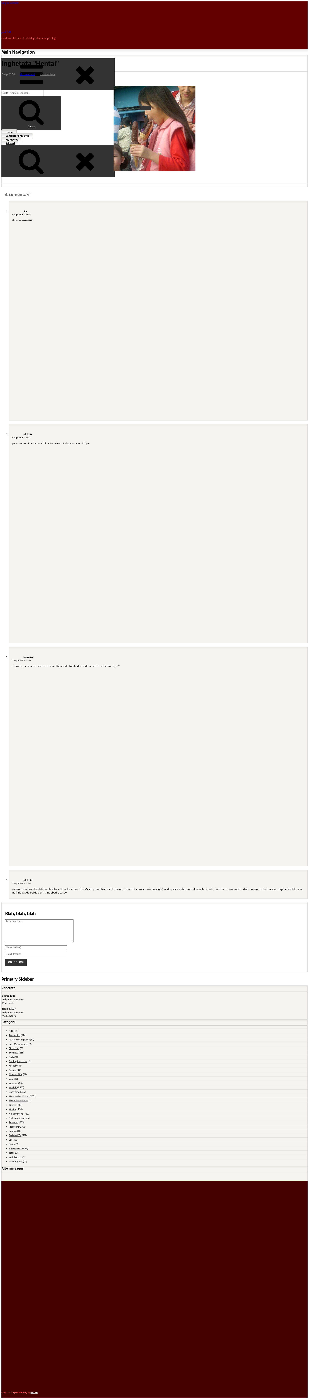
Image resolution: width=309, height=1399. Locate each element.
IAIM (11, 1078)
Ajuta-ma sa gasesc (19, 1039)
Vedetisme (14, 1156)
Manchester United (19, 1096)
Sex (10, 1139)
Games (12, 1070)
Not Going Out (17, 1117)
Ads (11, 1030)
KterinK (13, 1087)
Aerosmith (14, 1035)
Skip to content (9, 2)
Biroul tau (14, 1048)
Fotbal (12, 1065)
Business (13, 1052)
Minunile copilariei (18, 1100)
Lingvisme (14, 1091)
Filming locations (18, 1061)
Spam (12, 1143)
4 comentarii (47, 74)
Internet (13, 1083)
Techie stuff (15, 1148)
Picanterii (14, 1126)
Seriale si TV (15, 1135)
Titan (11, 1152)
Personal (13, 1122)
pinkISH (6, 32)
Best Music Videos (18, 1043)
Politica (13, 1130)
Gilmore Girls (15, 1074)
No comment (27, 74)
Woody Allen (15, 1161)
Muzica (12, 1109)
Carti (11, 1056)
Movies (12, 1104)
